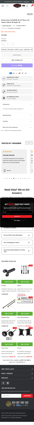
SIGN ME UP (17, 216)
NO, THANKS (17, 220)
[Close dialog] (32, 199)
